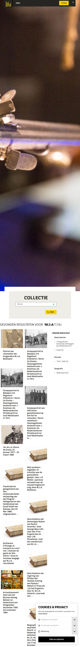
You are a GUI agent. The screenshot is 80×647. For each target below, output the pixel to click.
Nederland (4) (62, 373)
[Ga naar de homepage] (8, 4)
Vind (52, 312)
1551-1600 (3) (62, 361)
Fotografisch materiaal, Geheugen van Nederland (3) (65, 344)
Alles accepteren (56, 639)
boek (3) (60, 350)
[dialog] (56, 623)
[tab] (74, 620)
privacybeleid (42, 613)
